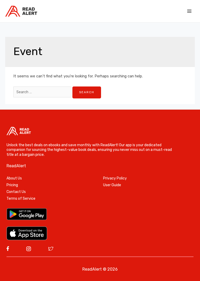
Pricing (12, 185)
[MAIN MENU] (189, 11)
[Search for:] (42, 92)
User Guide (112, 185)
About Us (14, 178)
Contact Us (16, 192)
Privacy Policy (115, 178)
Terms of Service (21, 198)
